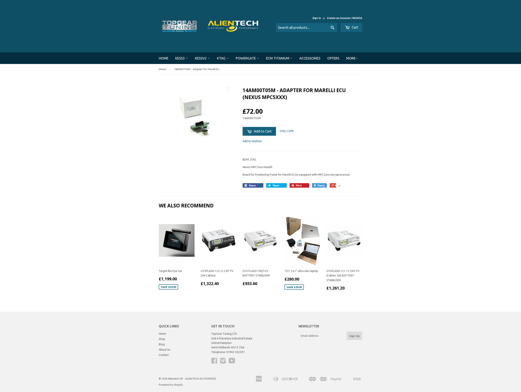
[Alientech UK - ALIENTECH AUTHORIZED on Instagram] (223, 362)
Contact (164, 355)
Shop (162, 339)
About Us (164, 349)
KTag (221, 58)
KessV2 (201, 58)
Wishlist (357, 18)
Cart (354, 27)
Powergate (246, 58)
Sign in (316, 18)
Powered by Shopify (171, 384)
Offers (333, 58)
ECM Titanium (278, 58)
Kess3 (180, 58)
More (351, 58)
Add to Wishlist (252, 141)
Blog (162, 344)
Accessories (309, 58)
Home (163, 58)
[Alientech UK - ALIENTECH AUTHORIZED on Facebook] (214, 362)
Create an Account (338, 18)
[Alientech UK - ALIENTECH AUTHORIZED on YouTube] (232, 362)
